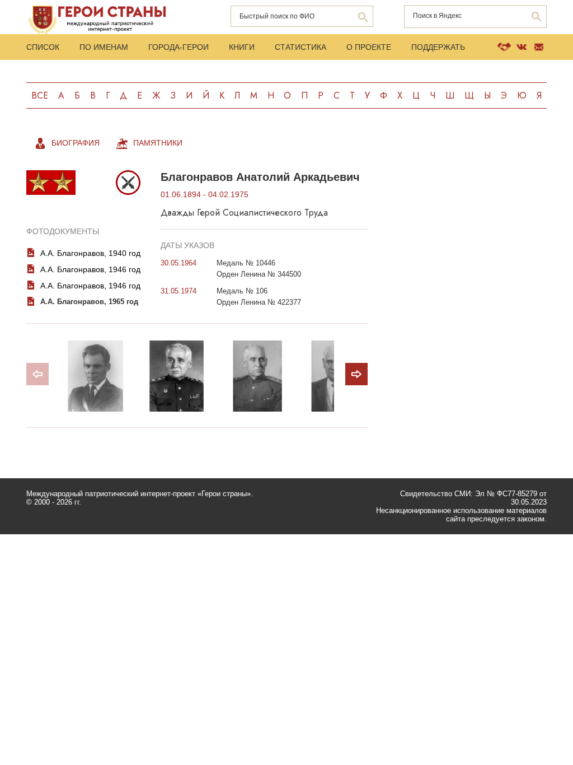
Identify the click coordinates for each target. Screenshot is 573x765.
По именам (103, 47)
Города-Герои (178, 47)
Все (39, 95)
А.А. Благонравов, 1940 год (90, 253)
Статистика (300, 47)
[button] (356, 374)
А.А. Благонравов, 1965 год (89, 301)
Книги (242, 47)
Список (42, 47)
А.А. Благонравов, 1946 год (90, 269)
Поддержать (438, 47)
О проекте (368, 47)
